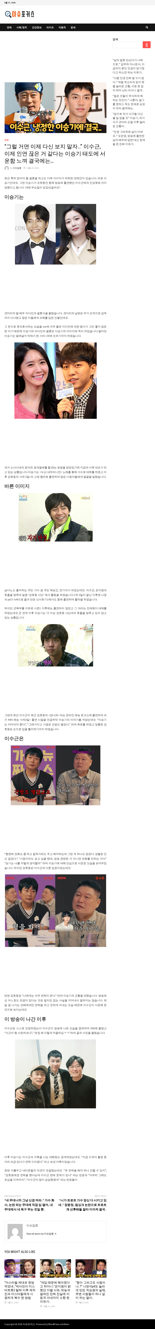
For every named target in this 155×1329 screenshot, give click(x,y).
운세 (73, 27)
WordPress (53, 1324)
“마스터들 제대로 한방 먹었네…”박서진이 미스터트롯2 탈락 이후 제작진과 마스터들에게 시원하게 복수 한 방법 (19, 1290)
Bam (66, 1324)
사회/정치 (21, 27)
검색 (115, 39)
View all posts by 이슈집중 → (41, 1233)
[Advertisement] (55, 59)
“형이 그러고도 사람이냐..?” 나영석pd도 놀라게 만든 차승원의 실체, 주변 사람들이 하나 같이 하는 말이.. (91, 1290)
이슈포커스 (29, 1324)
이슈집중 (17, 168)
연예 (9, 27)
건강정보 (37, 27)
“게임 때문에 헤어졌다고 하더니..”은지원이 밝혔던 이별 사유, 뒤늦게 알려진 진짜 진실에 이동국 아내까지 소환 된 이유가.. (55, 1292)
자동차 (62, 27)
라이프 (50, 27)
